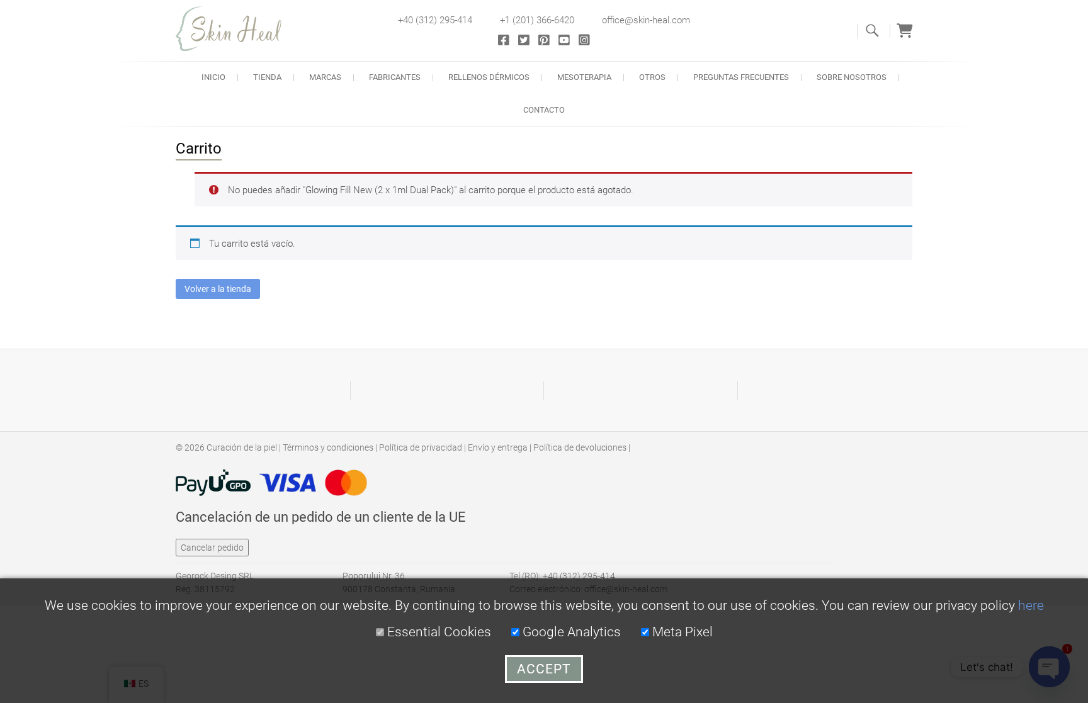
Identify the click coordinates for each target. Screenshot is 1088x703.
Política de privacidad (420, 447)
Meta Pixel (681, 631)
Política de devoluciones (579, 447)
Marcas (325, 77)
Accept (544, 669)
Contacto (544, 110)
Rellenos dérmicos (489, 77)
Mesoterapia (584, 77)
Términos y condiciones (328, 447)
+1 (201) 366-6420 (537, 20)
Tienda (267, 77)
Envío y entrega (498, 447)
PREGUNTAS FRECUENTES (741, 77)
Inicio (213, 77)
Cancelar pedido (212, 548)
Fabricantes (395, 77)
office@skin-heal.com (646, 20)
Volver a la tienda (217, 289)
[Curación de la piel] (235, 28)
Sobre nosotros (852, 77)
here (1031, 605)
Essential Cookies (437, 631)
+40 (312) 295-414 (435, 20)
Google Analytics (570, 631)
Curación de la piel (242, 447)
